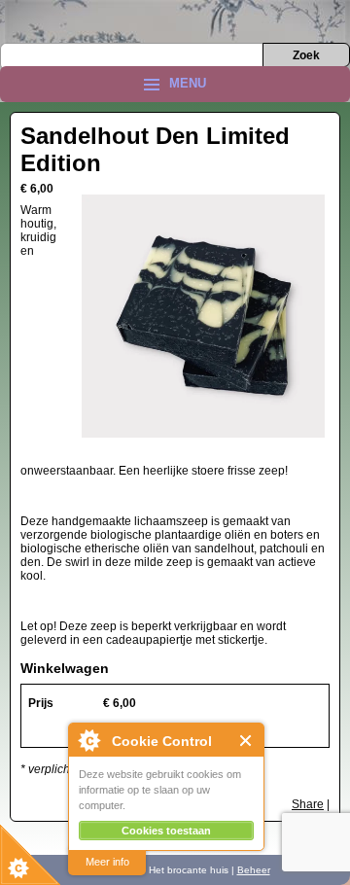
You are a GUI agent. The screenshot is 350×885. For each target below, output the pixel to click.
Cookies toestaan (166, 830)
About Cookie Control (88, 740)
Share (308, 804)
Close (246, 740)
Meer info (107, 861)
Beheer (253, 870)
